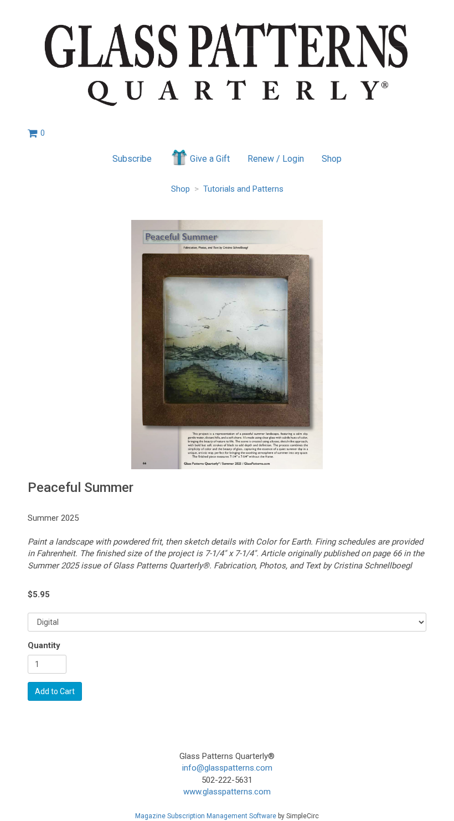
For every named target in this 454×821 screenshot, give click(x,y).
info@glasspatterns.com (227, 768)
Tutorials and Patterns (243, 189)
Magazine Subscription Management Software (205, 816)
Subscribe (132, 158)
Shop (332, 158)
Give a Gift (210, 158)
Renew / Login (275, 158)
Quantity (44, 645)
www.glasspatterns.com (227, 792)
